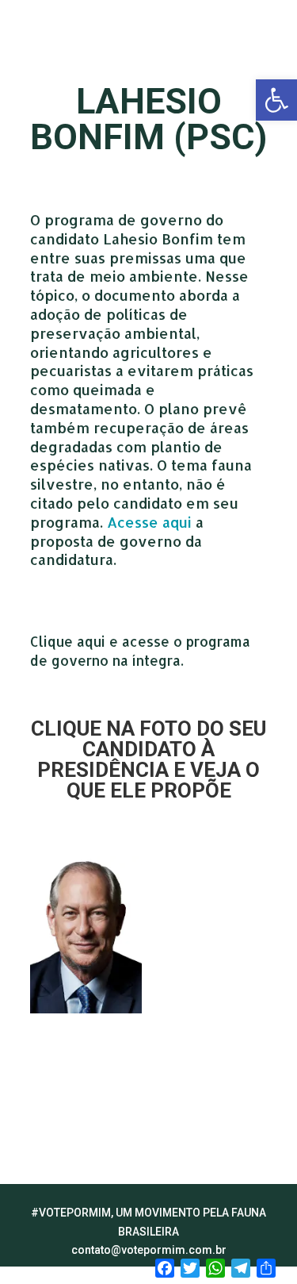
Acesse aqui (149, 522)
